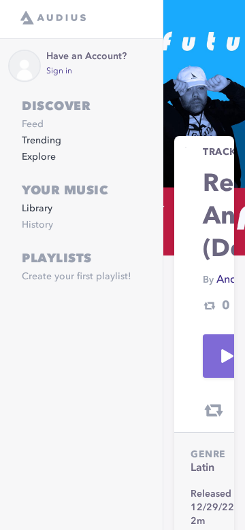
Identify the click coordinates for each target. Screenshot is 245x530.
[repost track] (214, 410)
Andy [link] (229, 280)
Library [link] (37, 208)
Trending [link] (41, 140)
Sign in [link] (59, 71)
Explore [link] (39, 157)
